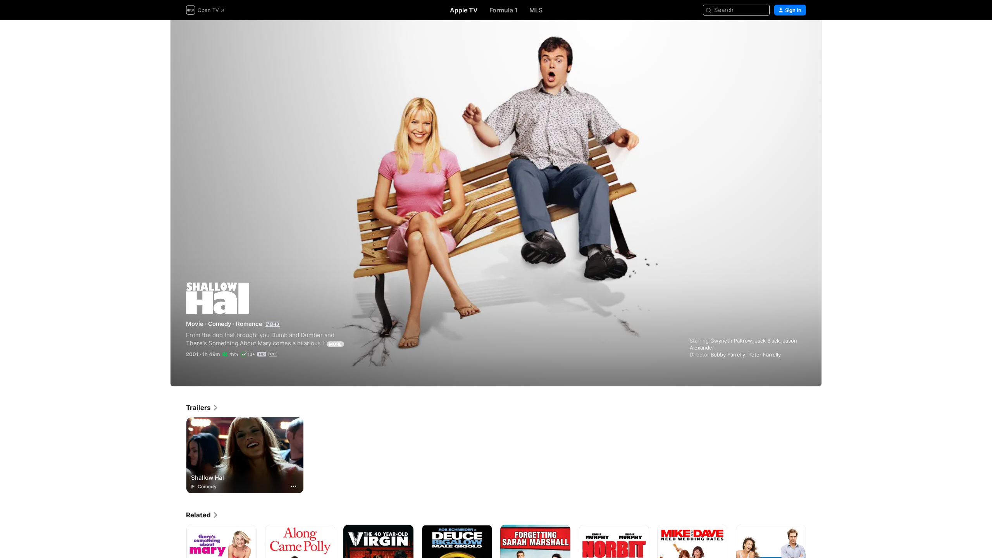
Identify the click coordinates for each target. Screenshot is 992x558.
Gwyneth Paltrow (731, 341)
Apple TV (464, 10)
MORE (335, 344)
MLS (535, 10)
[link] (202, 407)
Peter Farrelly (764, 354)
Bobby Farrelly (728, 354)
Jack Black (767, 341)
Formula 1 (503, 10)
